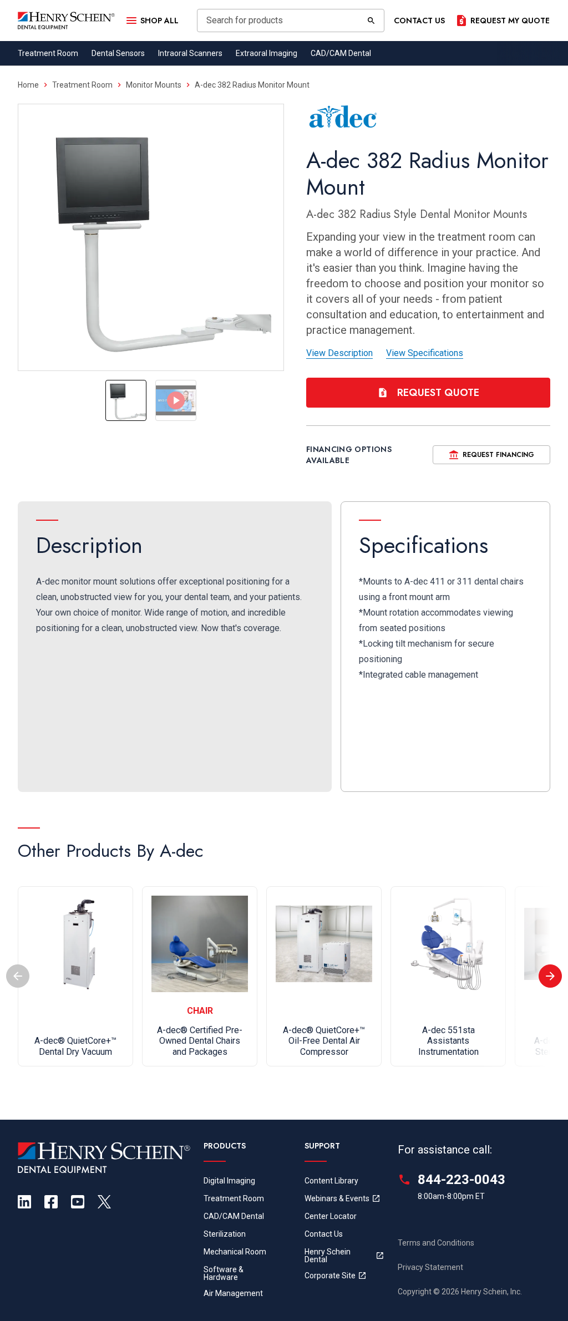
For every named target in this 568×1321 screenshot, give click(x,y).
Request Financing (498, 455)
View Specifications (424, 353)
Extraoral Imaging (266, 53)
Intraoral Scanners (190, 53)
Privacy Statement (430, 1267)
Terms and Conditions (436, 1242)
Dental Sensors (118, 53)
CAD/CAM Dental (341, 53)
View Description (339, 353)
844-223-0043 (461, 1179)
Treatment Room (48, 53)
